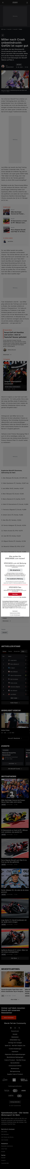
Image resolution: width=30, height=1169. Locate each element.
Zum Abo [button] (15, 594)
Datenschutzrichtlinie (15, 613)
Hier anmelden (23, 597)
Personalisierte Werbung (15, 578)
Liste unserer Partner (7, 607)
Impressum (15, 611)
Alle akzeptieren (15, 570)
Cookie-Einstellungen (15, 615)
